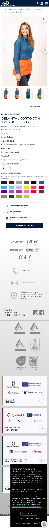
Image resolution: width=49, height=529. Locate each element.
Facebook (41, 312)
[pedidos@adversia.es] (22, 288)
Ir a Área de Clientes (24, 225)
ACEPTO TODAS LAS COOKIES (29, 518)
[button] (45, 50)
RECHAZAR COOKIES (28, 514)
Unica (8, 168)
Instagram (35, 312)
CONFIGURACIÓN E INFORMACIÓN (28, 523)
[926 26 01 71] (19, 276)
